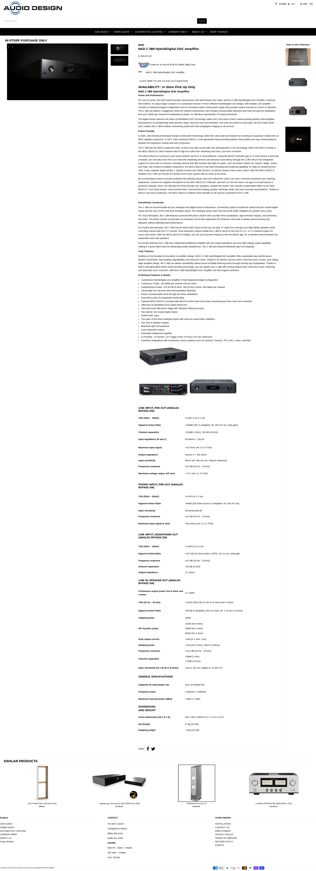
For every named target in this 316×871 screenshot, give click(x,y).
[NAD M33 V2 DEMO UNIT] (298, 65)
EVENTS (219, 845)
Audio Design (17, 868)
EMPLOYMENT (223, 831)
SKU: (140, 72)
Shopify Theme (27, 868)
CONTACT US (222, 827)
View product (42, 786)
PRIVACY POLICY (224, 834)
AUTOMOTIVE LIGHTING (149, 31)
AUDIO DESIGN (48, 868)
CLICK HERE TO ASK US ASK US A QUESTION (163, 81)
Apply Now (190, 64)
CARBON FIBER (177, 31)
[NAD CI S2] (298, 93)
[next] (309, 788)
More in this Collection (298, 44)
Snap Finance (219, 31)
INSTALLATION (223, 824)
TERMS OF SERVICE (226, 838)
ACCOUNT (283, 4)
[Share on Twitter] (153, 749)
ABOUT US (198, 31)
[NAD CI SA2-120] (298, 122)
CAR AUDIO (101, 31)
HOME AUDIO (121, 31)
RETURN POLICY (224, 841)
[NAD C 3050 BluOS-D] (298, 151)
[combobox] (105, 21)
